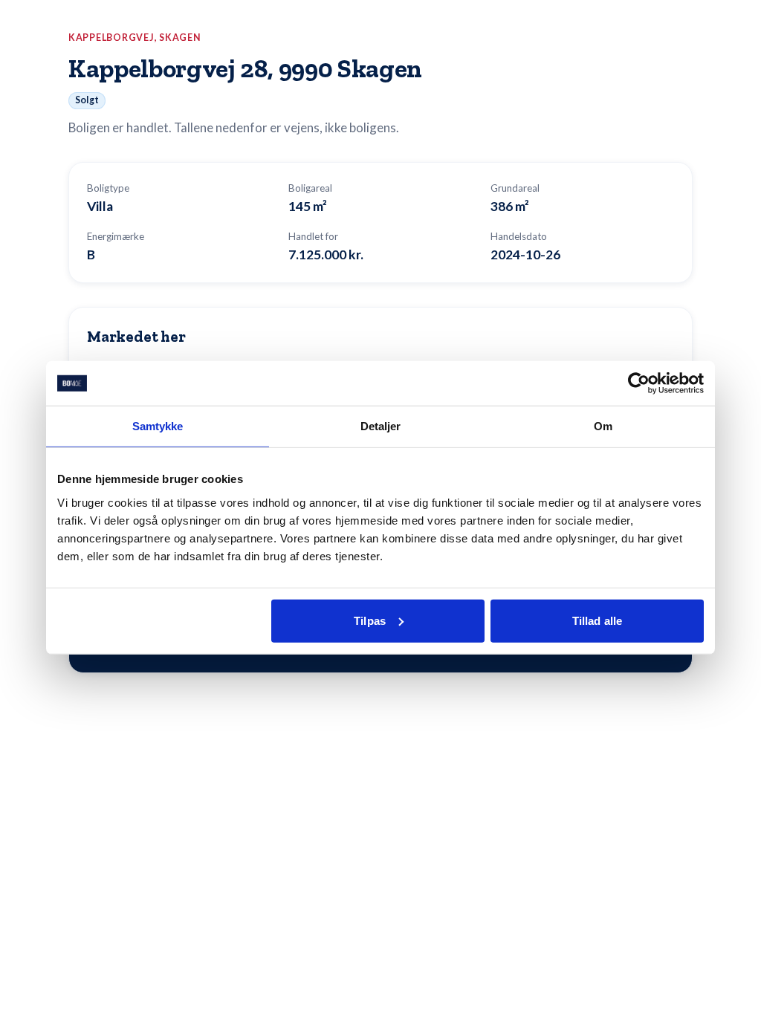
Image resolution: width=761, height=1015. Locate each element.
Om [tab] (603, 426)
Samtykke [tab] (158, 426)
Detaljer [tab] (380, 426)
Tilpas (370, 620)
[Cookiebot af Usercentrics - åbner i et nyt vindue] (639, 383)
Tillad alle (597, 620)
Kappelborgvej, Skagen (134, 37)
